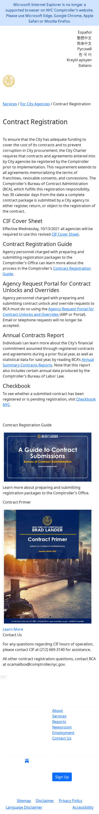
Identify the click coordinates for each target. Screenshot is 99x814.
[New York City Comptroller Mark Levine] (36, 81)
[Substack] (27, 760)
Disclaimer (45, 800)
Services (59, 716)
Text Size (57, 807)
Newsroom (62, 727)
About (57, 710)
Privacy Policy (70, 800)
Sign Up (62, 776)
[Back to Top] (3, 674)
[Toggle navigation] (93, 81)
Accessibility (83, 807)
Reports (59, 721)
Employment (63, 732)
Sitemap (24, 800)
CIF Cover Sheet (65, 234)
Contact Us (61, 738)
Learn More (13, 629)
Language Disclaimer (24, 807)
